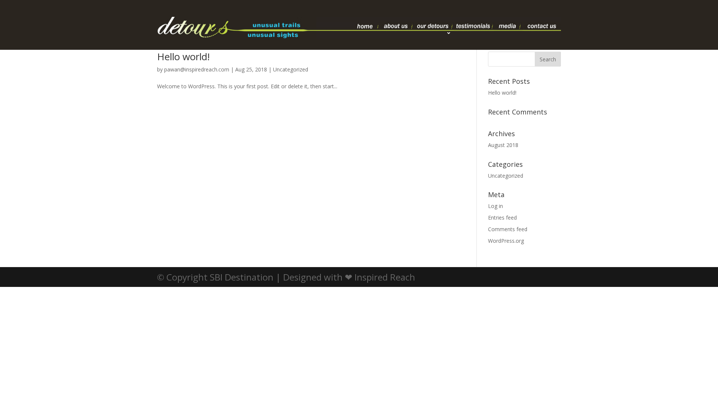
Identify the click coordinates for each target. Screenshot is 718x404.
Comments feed (507, 229)
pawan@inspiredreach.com (196, 69)
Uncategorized (290, 69)
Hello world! (183, 56)
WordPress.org (506, 240)
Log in (495, 205)
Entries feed (502, 217)
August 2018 (503, 145)
